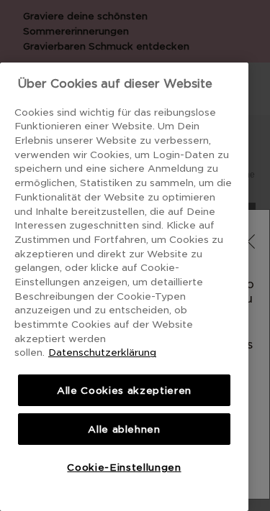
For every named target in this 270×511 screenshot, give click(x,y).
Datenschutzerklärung (102, 352)
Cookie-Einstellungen (124, 467)
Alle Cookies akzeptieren (124, 390)
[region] (124, 287)
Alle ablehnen (124, 429)
